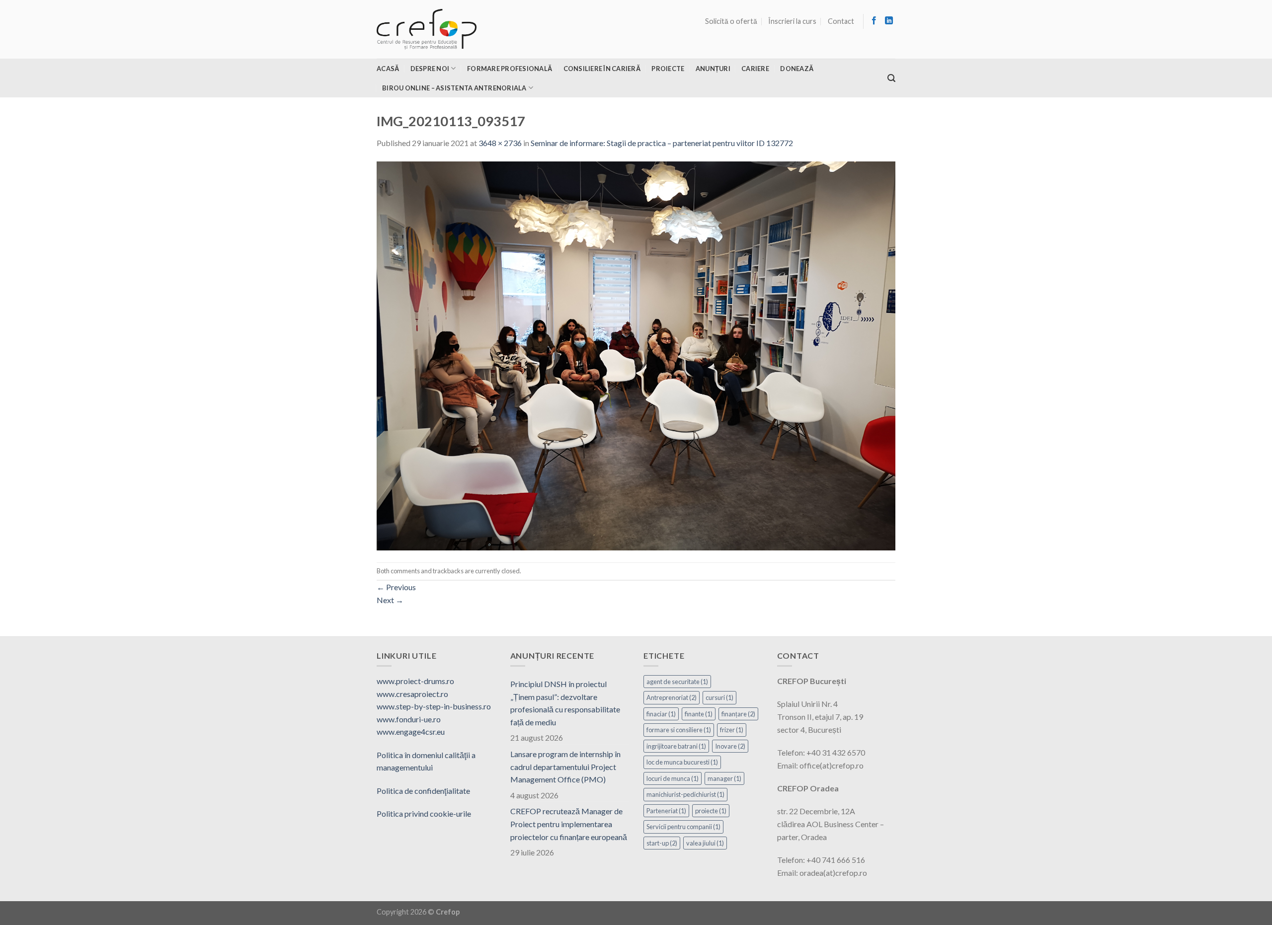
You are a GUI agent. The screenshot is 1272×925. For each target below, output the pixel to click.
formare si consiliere (678, 730)
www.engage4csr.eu (411, 731)
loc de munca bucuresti (682, 762)
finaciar (661, 714)
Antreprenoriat (671, 697)
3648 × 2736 (500, 143)
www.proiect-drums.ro (415, 681)
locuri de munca (672, 778)
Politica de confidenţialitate (423, 790)
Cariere (755, 69)
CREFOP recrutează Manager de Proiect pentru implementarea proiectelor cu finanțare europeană (568, 823)
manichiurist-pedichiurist (685, 794)
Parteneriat (666, 811)
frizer (731, 730)
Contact (841, 21)
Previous (396, 587)
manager (724, 778)
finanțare (738, 714)
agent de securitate (677, 682)
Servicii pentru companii (683, 827)
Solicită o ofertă (731, 21)
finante (699, 714)
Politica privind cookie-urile (424, 813)
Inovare (730, 746)
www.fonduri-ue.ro (409, 719)
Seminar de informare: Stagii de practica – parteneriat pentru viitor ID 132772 (662, 143)
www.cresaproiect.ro (412, 693)
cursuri (719, 697)
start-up (661, 843)
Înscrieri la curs (792, 21)
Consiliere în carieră (601, 69)
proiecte (710, 811)
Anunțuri (713, 69)
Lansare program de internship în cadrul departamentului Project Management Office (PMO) (565, 766)
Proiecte (667, 69)
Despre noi (430, 69)
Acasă (388, 69)
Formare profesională (509, 69)
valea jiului (705, 843)
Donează (796, 69)
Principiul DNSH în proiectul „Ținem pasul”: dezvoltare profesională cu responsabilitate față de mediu (565, 703)
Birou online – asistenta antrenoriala (454, 88)
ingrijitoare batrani (676, 746)
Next (390, 600)
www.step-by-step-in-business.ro (434, 706)
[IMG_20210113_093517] (636, 354)
